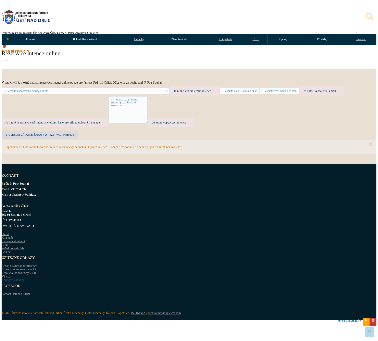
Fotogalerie (225, 39)
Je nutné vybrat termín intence (192, 90)
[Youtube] (373, 322)
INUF (256, 39)
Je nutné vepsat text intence (169, 122)
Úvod (4, 60)
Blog (5, 244)
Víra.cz (6, 276)
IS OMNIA (138, 313)
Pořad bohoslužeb (13, 248)
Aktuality (139, 39)
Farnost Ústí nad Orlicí (16, 294)
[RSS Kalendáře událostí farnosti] (366, 322)
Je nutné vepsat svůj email (320, 90)
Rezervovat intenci (13, 241)
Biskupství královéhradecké (19, 269)
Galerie (6, 251)
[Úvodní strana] (8, 39)
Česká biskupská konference (19, 265)
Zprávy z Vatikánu (13, 280)
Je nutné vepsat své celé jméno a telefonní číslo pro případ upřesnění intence (53, 122)
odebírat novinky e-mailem (164, 313)
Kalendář (361, 39)
